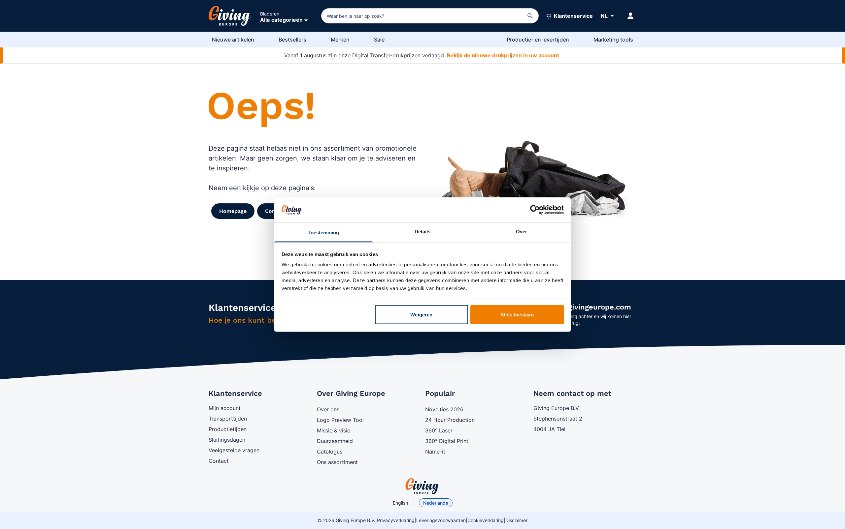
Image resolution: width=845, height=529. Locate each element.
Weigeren (421, 314)
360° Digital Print (446, 441)
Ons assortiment (337, 462)
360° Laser (439, 430)
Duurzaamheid (335, 441)
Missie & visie (333, 430)
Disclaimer (516, 520)
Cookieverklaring (485, 520)
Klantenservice (573, 16)
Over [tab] (521, 231)
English (400, 503)
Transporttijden (228, 418)
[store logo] (422, 486)
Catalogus (329, 451)
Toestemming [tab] (323, 232)
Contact (219, 460)
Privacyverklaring (396, 520)
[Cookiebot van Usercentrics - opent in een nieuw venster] (535, 210)
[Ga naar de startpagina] (230, 16)
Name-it (435, 451)
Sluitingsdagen (227, 439)
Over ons (328, 409)
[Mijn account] (630, 16)
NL (604, 16)
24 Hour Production (450, 420)
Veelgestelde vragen (234, 450)
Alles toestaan (516, 314)
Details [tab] (423, 231)
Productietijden (228, 429)
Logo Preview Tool (340, 420)
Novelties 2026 (444, 409)
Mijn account (225, 408)
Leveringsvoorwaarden (441, 520)
